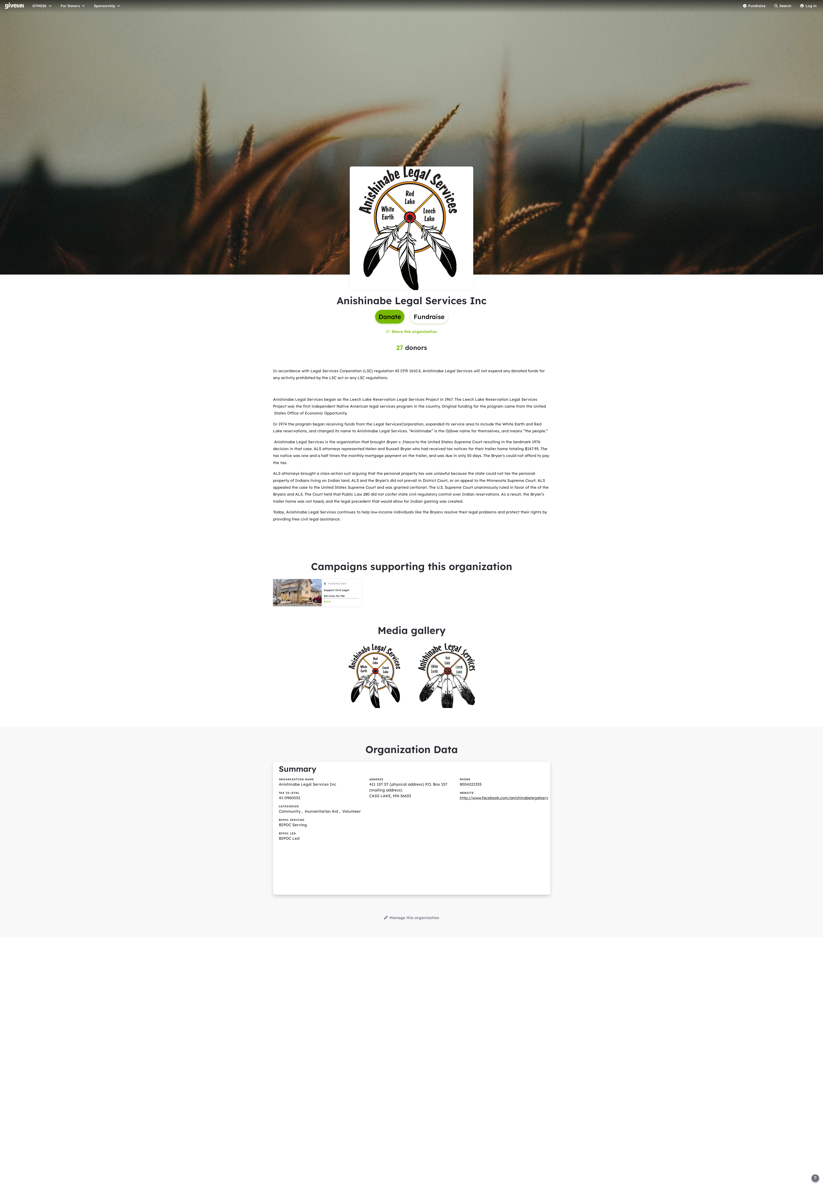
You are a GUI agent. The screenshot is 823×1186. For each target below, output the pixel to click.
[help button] (815, 1178)
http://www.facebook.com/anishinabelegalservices (508, 797)
